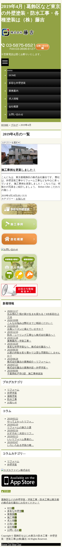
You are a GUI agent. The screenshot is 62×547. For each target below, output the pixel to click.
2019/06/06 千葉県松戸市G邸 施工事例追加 (25, 372)
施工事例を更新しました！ (18, 169)
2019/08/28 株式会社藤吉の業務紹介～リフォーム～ (29, 360)
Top (19, 544)
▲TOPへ (6, 491)
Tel (9, 544)
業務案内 (13, 91)
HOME (12, 75)
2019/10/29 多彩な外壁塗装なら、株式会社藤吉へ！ (29, 345)
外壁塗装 (12, 393)
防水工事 (12, 399)
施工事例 (12, 517)
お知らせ (20, 198)
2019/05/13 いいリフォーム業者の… (20, 438)
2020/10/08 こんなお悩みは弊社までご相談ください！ (30, 321)
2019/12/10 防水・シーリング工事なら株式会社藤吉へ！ (31, 333)
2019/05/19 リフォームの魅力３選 (19, 426)
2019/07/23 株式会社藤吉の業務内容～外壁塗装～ (27, 366)
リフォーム (13, 389)
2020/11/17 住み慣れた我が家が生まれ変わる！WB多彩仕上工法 (33, 314)
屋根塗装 (12, 396)
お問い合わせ (16, 114)
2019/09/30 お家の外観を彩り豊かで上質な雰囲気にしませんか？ (33, 352)
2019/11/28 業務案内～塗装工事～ (19, 339)
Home (4, 544)
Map (14, 544)
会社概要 (13, 106)
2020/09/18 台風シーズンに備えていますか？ (25, 327)
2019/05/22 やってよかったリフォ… (20, 420)
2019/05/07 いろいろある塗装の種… (20, 443)
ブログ (14, 125)
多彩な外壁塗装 (17, 83)
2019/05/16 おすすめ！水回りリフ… (20, 432)
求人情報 (13, 98)
